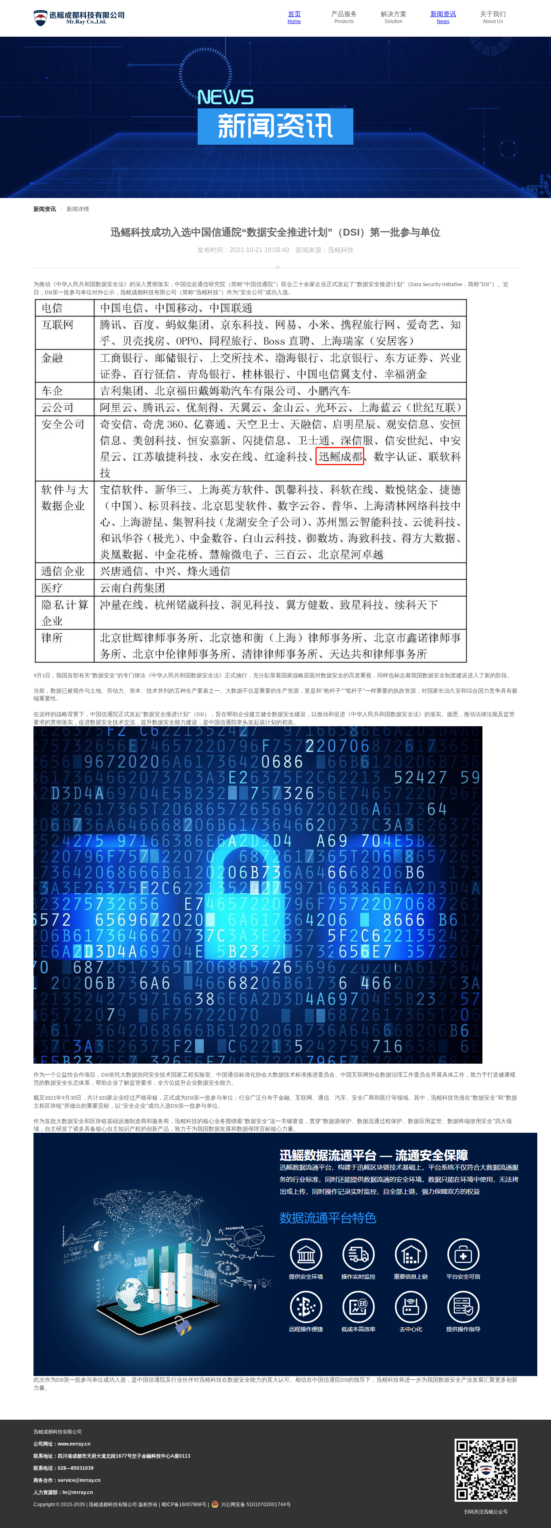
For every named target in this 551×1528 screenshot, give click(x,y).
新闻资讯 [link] (44, 209)
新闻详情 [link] (78, 209)
